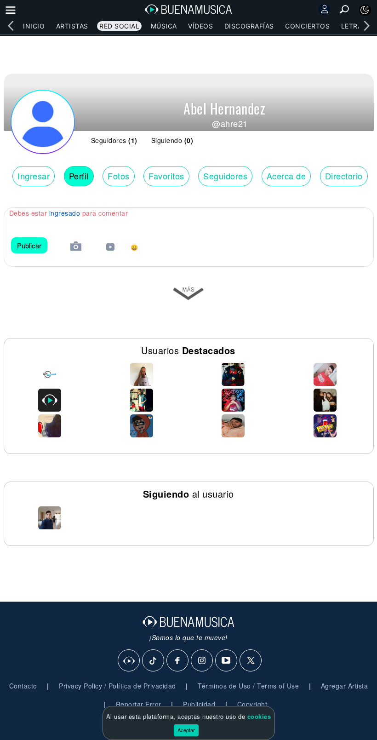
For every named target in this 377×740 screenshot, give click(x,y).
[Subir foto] (75, 247)
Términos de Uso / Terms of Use (248, 685)
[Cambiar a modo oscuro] (365, 10)
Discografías (249, 26)
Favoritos (166, 176)
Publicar (29, 245)
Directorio (344, 176)
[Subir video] (110, 248)
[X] (251, 661)
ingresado (64, 213)
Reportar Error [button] (138, 704)
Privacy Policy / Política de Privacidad (117, 685)
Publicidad (199, 704)
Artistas (72, 26)
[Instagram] (202, 661)
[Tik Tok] (154, 661)
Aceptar (186, 730)
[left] (10, 25)
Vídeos (200, 26)
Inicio (34, 26)
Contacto (23, 685)
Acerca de (286, 176)
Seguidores (225, 176)
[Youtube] (227, 661)
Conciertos (307, 26)
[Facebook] (178, 661)
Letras (353, 26)
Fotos (119, 176)
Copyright (252, 704)
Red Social (119, 26)
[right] (366, 25)
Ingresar (33, 176)
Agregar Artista (344, 685)
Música (164, 26)
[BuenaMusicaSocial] (129, 661)
